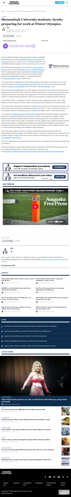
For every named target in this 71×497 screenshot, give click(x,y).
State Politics (6, 457)
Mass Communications (17, 86)
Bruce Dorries (5, 411)
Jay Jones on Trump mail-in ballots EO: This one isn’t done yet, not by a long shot (27, 450)
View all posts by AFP (8, 265)
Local (4, 407)
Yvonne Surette (5, 431)
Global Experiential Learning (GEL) (23, 114)
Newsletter (39, 483)
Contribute (59, 2)
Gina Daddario (46, 86)
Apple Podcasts (48, 259)
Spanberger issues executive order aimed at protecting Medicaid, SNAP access (26, 460)
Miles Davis (38, 108)
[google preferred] (8, 36)
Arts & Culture (6, 397)
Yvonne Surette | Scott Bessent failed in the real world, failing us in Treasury (26, 429)
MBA (35, 72)
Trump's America (6, 427)
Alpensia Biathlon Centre (12, 78)
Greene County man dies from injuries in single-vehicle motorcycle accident (25, 440)
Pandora (62, 259)
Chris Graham (7, 282)
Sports (4, 16)
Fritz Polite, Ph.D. (35, 84)
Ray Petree (41, 292)
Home (2, 11)
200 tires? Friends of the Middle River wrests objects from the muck (23, 409)
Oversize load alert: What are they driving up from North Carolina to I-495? (25, 419)
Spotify (56, 259)
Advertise (16, 483)
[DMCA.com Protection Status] (64, 492)
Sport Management (22, 84)
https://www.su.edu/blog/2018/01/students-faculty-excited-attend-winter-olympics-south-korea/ (33, 151)
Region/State (6, 417)
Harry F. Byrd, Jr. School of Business (33, 69)
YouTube (4, 261)
